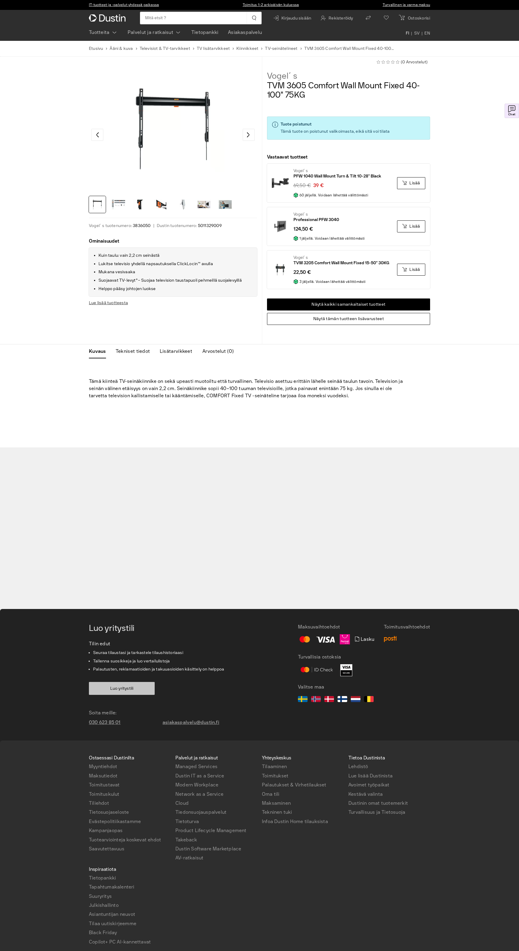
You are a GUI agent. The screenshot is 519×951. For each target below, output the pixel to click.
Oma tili (271, 794)
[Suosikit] (386, 18)
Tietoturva (187, 821)
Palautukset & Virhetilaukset (294, 785)
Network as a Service (199, 794)
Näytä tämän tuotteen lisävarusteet (348, 318)
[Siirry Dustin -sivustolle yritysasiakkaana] (108, 18)
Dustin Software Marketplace (208, 849)
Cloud (182, 803)
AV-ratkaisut (189, 858)
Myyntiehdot (103, 766)
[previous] (97, 135)
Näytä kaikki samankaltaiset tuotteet (348, 304)
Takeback (186, 840)
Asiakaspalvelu (245, 32)
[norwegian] (316, 700)
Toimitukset (275, 776)
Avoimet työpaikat (368, 785)
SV (417, 34)
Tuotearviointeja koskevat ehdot (125, 840)
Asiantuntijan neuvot (112, 914)
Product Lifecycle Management (211, 830)
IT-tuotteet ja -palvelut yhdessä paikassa (124, 5)
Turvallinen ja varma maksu (406, 5)
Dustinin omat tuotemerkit (378, 803)
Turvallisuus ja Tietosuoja (376, 812)
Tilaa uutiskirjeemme (112, 923)
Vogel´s (282, 76)
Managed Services (196, 766)
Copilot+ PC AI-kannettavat (120, 942)
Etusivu (96, 48)
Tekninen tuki (277, 812)
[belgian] (369, 700)
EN (427, 34)
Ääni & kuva (121, 48)
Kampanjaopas (106, 830)
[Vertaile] (368, 18)
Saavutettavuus (106, 849)
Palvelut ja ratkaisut (150, 32)
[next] (249, 135)
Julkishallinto (104, 905)
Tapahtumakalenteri (112, 887)
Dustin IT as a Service (199, 776)
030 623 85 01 (105, 722)
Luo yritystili (122, 688)
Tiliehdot (99, 803)
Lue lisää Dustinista (370, 776)
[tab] (100, 351)
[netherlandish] (355, 700)
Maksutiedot (103, 776)
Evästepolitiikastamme (115, 821)
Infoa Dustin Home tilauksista (295, 821)
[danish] (329, 700)
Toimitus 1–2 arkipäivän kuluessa (271, 5)
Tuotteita (99, 32)
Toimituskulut (104, 794)
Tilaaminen (274, 766)
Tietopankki (204, 32)
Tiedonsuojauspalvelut (200, 812)
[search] (254, 18)
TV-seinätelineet (281, 48)
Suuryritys (100, 896)
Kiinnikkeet (247, 48)
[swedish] (303, 700)
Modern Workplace (196, 785)
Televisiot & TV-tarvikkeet (165, 48)
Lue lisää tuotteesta (108, 302)
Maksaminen (276, 803)
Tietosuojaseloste (109, 812)
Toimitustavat (104, 785)
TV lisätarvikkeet (213, 48)
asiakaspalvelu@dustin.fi (190, 722)
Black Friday (103, 932)
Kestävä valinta (365, 794)
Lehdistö (358, 766)
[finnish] (342, 700)
